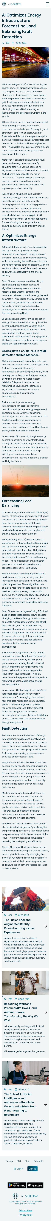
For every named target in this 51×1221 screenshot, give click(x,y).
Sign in (20, 1168)
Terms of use (25, 1210)
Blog (27, 1161)
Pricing (9, 1161)
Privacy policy (25, 1214)
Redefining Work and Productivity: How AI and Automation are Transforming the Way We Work (21, 1012)
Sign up (32, 1168)
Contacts (38, 1161)
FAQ (19, 1161)
